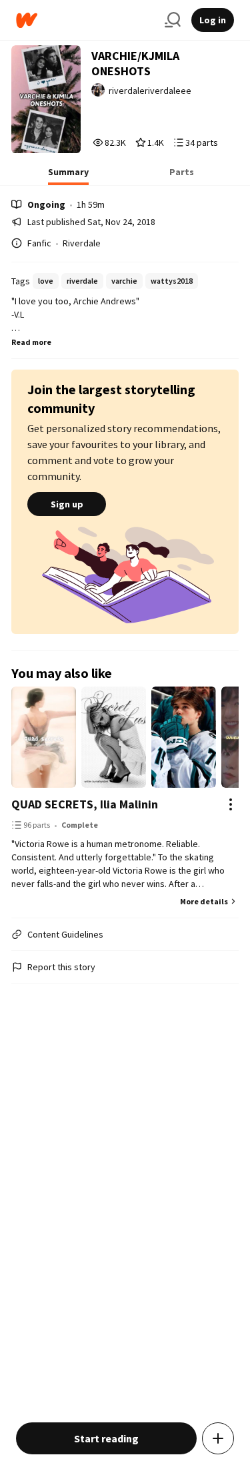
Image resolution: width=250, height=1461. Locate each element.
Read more (31, 342)
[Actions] (231, 804)
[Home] (85, 20)
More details (204, 901)
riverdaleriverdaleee (150, 91)
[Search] (173, 20)
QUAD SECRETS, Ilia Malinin (84, 804)
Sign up (67, 504)
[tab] (68, 175)
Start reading (106, 1438)
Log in (212, 20)
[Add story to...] (218, 1438)
